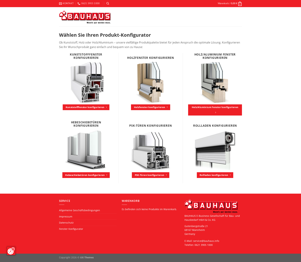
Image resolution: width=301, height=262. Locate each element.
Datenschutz (66, 222)
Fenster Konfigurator (71, 229)
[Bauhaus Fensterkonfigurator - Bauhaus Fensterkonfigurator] (84, 17)
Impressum (65, 216)
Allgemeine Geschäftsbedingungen (79, 210)
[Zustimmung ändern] (11, 251)
